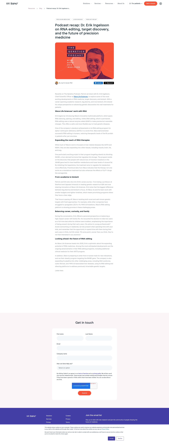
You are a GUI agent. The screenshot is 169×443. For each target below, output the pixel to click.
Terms (68, 422)
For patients (136, 3)
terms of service (83, 373)
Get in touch (150, 3)
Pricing (48, 422)
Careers (68, 416)
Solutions (49, 416)
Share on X (110, 83)
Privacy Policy (105, 429)
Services (49, 419)
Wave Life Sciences (81, 97)
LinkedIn (99, 83)
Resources (31, 8)
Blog (40, 8)
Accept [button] (111, 438)
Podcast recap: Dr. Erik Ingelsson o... (58, 8)
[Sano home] (12, 3)
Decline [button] (120, 438)
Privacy (68, 419)
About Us (121, 3)
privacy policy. (97, 373)
